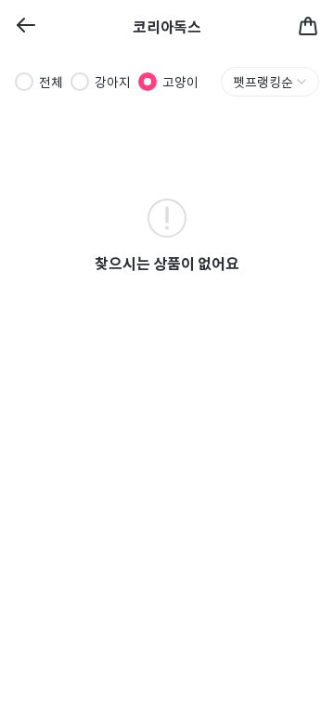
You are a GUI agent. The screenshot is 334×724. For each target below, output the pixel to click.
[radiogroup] (107, 81)
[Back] (26, 26)
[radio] (24, 81)
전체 (51, 81)
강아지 (113, 81)
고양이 (180, 81)
